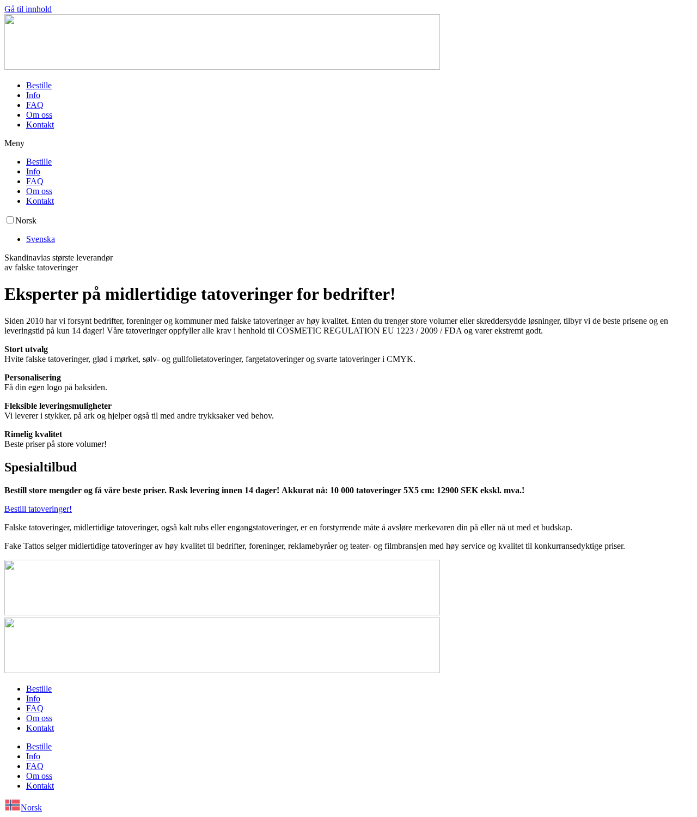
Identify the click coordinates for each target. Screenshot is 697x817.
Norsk (31, 807)
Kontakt (40, 124)
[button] (348, 143)
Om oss (39, 114)
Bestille (39, 85)
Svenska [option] (40, 239)
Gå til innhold (28, 9)
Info (33, 95)
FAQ (35, 105)
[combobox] (348, 806)
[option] (359, 239)
